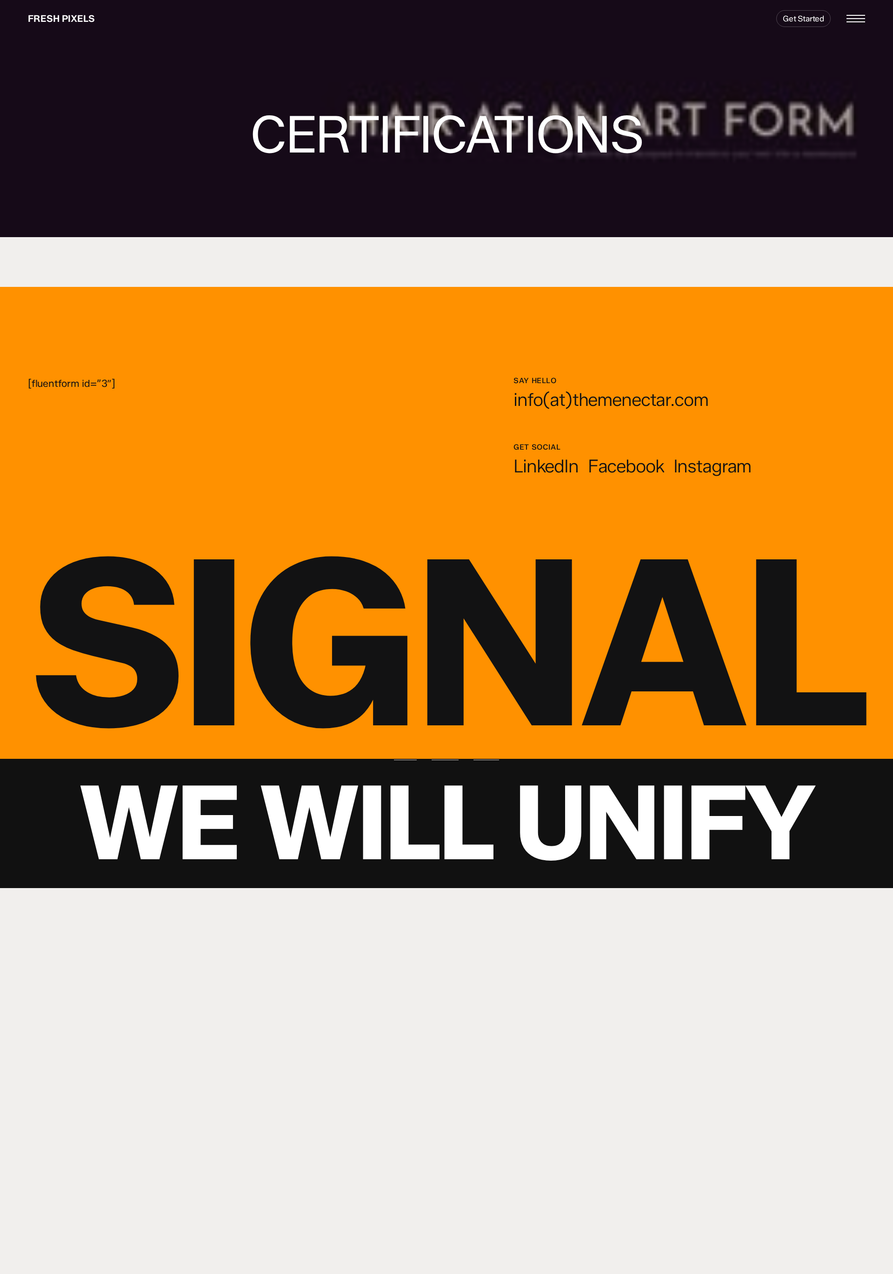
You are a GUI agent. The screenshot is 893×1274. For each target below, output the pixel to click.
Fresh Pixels (61, 18)
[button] (855, 19)
